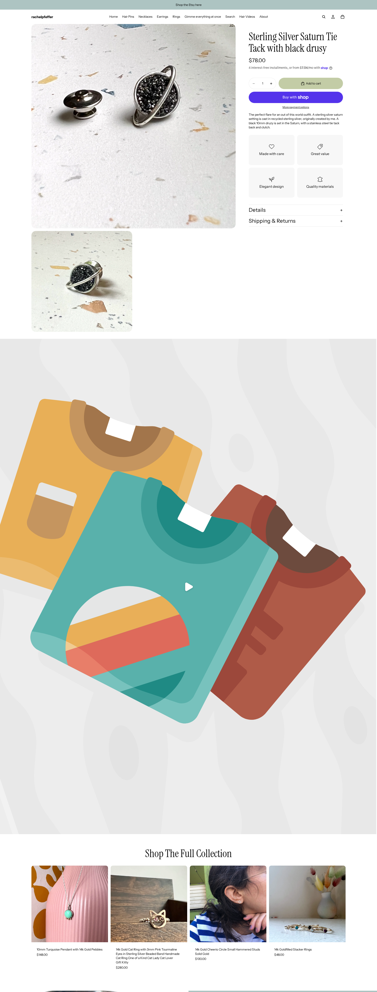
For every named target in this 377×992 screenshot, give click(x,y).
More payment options (296, 107)
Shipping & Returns (272, 221)
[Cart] (342, 17)
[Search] (324, 17)
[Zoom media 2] (81, 281)
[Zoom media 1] (133, 126)
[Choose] (180, 935)
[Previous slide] (117, 904)
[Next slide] (180, 904)
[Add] (101, 935)
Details (257, 210)
